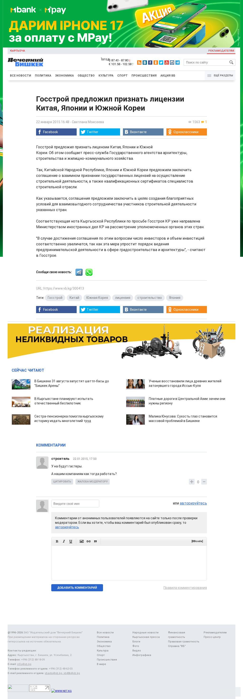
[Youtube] (166, 62)
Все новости (20, 75)
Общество (86, 75)
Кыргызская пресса (146, 637)
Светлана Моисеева (88, 122)
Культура (105, 75)
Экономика (64, 75)
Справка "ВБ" (177, 646)
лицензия (122, 298)
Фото (135, 646)
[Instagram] (172, 62)
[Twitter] (161, 62)
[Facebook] (150, 62)
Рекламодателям (221, 50)
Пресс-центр (212, 637)
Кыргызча (17, 50)
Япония (174, 298)
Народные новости (145, 632)
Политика (43, 75)
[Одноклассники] (156, 62)
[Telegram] (177, 62)
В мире (101, 664)
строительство (149, 298)
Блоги (136, 641)
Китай (74, 298)
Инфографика (141, 655)
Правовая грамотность (183, 641)
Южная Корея (97, 298)
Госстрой (55, 298)
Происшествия (144, 75)
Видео (136, 650)
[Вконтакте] (145, 62)
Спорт (122, 75)
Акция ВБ (167, 75)
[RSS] (139, 62)
